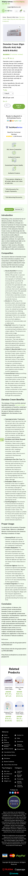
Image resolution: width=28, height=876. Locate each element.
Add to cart (18, 106)
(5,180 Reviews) (17, 136)
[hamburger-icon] (16, 11)
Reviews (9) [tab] (18, 209)
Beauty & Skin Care (12, 17)
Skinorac (16, 862)
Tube (5, 90)
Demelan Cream (20, 405)
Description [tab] (9, 209)
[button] (20, 27)
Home (4, 17)
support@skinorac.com (14, 7)
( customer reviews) (16, 54)
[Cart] (20, 11)
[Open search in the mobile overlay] (24, 11)
